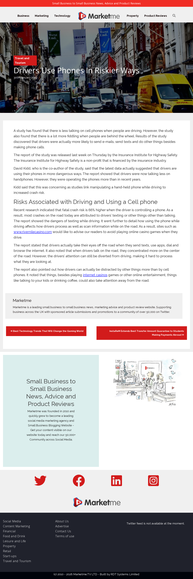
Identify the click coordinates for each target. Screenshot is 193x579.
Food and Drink (14, 536)
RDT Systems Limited (125, 574)
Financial (9, 531)
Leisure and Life (14, 541)
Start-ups (9, 556)
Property (133, 15)
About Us (62, 521)
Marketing (42, 15)
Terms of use (64, 536)
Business (23, 15)
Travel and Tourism (17, 561)
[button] (174, 15)
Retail (7, 551)
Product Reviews (155, 15)
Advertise (62, 526)
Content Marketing (16, 526)
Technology (62, 15)
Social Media (12, 521)
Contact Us (63, 531)
